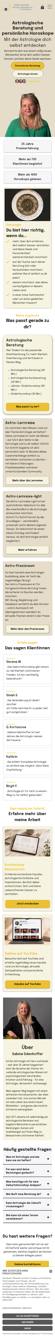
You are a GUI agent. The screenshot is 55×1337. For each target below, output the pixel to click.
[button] (42, 7)
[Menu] (50, 7)
